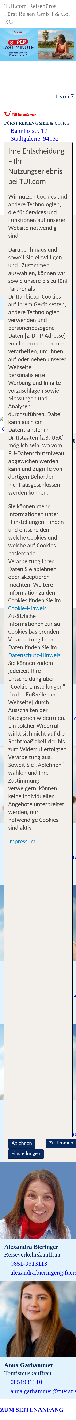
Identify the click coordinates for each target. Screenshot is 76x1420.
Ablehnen (22, 1143)
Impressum (21, 842)
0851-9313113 (29, 1263)
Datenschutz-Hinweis (34, 656)
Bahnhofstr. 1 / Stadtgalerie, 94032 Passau (35, 138)
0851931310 (26, 1382)
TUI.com (15, 6)
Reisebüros (42, 6)
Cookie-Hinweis (27, 609)
